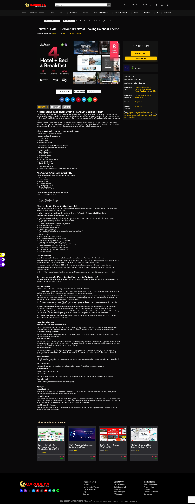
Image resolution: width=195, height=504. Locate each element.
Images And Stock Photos (101, 13)
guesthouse (136, 116)
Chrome (137, 95)
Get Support (141, 58)
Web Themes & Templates (37, 13)
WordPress (138, 106)
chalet (149, 114)
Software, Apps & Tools (121, 13)
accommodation (134, 112)
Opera (137, 97)
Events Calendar (140, 89)
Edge (142, 95)
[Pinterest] (37, 490)
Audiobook (147, 13)
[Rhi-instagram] (25, 490)
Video (61, 13)
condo (154, 114)
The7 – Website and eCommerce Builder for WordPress (81, 446)
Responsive (138, 102)
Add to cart (141, 53)
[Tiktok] (41, 490)
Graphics (85, 13)
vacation (132, 117)
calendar (144, 114)
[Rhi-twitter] (33, 490)
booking (137, 114)
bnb (133, 114)
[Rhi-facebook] (21, 490)
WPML (153, 91)
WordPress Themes (69, 21)
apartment (143, 112)
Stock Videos (73, 13)
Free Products (167, 13)
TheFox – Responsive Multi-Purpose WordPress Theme (141, 446)
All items (24, 13)
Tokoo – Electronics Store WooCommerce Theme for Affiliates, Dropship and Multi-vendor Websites (48, 448)
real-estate (148, 116)
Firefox (147, 95)
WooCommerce (145, 91)
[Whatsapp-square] (57, 490)
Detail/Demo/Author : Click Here (134, 83)
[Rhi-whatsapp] (53, 490)
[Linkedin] (49, 490)
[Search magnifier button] (108, 4)
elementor (127, 116)
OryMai (53, 33)
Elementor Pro (147, 87)
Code (52, 13)
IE (151, 95)
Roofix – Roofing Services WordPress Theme (109, 446)
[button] (119, 42)
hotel (142, 116)
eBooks (136, 13)
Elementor (138, 87)
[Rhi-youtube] (45, 490)
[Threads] (29, 490)
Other (158, 13)
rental (155, 116)
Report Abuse (76, 33)
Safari (141, 97)
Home (38, 21)
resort (126, 117)
